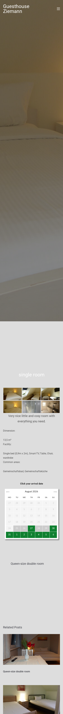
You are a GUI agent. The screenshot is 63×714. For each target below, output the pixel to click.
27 (31, 528)
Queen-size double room (16, 671)
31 (9, 535)
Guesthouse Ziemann (16, 8)
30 (53, 528)
